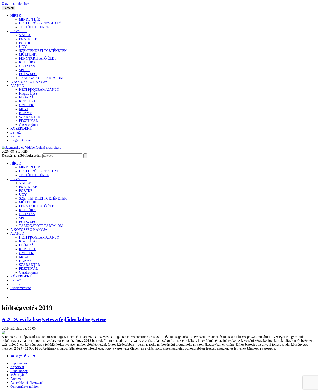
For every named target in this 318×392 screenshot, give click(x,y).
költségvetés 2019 (22, 356)
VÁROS (25, 35)
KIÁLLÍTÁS (28, 93)
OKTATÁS (27, 66)
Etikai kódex (19, 371)
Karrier (15, 136)
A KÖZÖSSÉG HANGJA (28, 82)
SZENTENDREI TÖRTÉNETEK (43, 50)
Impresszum (18, 363)
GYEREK (26, 105)
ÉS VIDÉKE (28, 39)
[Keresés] (85, 155)
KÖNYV (25, 113)
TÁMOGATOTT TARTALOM (41, 78)
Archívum (17, 379)
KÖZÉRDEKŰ (21, 128)
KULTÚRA (27, 62)
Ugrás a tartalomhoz (15, 3)
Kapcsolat (17, 367)
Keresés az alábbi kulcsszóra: (22, 155)
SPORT (24, 70)
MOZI (23, 109)
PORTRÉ (25, 43)
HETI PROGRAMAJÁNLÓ (39, 89)
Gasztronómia (28, 124)
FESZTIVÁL (28, 121)
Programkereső (20, 140)
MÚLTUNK (28, 54)
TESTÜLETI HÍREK (34, 27)
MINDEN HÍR (29, 19)
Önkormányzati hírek (24, 386)
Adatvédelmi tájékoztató (26, 382)
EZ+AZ (15, 132)
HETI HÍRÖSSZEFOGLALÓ (40, 23)
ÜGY (23, 46)
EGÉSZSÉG (28, 74)
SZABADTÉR (29, 117)
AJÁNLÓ (17, 85)
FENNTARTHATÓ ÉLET (37, 58)
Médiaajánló (18, 375)
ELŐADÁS (27, 97)
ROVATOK (18, 31)
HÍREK (15, 15)
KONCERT (27, 101)
